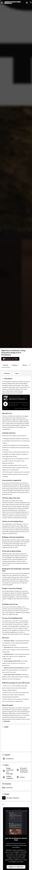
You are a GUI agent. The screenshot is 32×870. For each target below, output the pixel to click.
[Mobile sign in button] (27, 2)
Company (15, 365)
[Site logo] (13, 2)
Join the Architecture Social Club (16, 839)
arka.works (7, 721)
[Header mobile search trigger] (31, 2)
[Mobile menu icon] (2, 2)
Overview (5, 365)
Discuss (25, 365)
